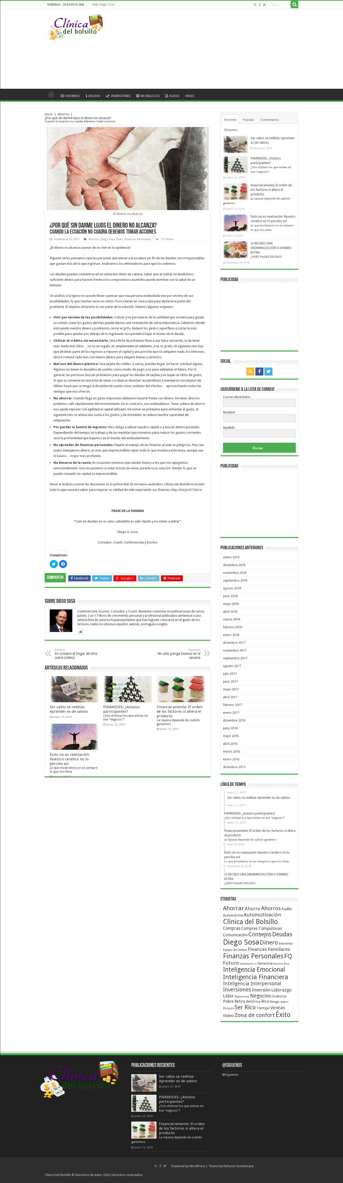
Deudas (282, 934)
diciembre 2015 (234, 767)
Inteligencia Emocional (254, 969)
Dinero (269, 942)
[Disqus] (127, 850)
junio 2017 (230, 681)
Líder (228, 995)
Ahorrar (233, 908)
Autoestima (233, 915)
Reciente (230, 120)
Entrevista (286, 943)
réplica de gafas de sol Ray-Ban (194, 1175)
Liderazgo (281, 989)
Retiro (240, 1001)
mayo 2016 (231, 736)
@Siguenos (232, 1065)
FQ (288, 956)
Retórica (253, 1001)
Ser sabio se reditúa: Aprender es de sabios (69, 709)
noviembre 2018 (234, 573)
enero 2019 (231, 557)
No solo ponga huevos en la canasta (178, 654)
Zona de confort (255, 1015)
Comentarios (269, 120)
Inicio (49, 114)
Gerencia (264, 963)
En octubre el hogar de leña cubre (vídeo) (76, 654)
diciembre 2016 (234, 720)
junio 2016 (230, 728)
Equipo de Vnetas (235, 950)
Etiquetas (231, 130)
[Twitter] (264, 5)
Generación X (248, 963)
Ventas (277, 1007)
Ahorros (63, 114)
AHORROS (73, 96)
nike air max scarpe (158, 1175)
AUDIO (174, 96)
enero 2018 (231, 635)
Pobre (228, 1001)
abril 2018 (230, 611)
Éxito (120, 239)
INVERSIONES (121, 96)
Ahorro (252, 909)
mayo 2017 (231, 689)
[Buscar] (294, 4)
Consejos (259, 934)
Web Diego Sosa (103, 4)
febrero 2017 (232, 705)
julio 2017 (230, 674)
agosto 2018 (232, 588)
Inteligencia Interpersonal (252, 983)
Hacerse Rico (281, 963)
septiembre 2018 (235, 580)
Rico (265, 1001)
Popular (248, 120)
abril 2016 (230, 744)
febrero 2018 (232, 627)
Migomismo (242, 996)
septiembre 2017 (235, 658)
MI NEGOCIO (150, 96)
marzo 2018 (231, 619)
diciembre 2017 (234, 643)
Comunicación (235, 935)
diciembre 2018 (234, 565)
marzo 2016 (231, 751)
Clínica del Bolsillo (250, 922)
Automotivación (262, 915)
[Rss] (255, 5)
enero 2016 (231, 759)
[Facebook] (259, 5)
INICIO (51, 95)
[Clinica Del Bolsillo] (75, 26)
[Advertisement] (203, 49)
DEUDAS (94, 96)
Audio (286, 908)
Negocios (260, 996)
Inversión (261, 989)
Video (228, 1015)
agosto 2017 (232, 666)
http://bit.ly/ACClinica (186, 490)
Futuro (231, 963)
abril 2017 (230, 697)
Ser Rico (245, 1007)
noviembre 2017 (234, 650)
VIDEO (189, 96)
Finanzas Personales (138, 239)
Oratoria (279, 996)
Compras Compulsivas (261, 928)
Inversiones (237, 989)
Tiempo (263, 1008)
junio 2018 (230, 596)
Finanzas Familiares (269, 949)
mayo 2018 (231, 604)
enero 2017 (231, 712)
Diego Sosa (107, 239)
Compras (231, 928)
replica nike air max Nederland (276, 1166)
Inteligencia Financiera (255, 977)
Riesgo (274, 1002)
